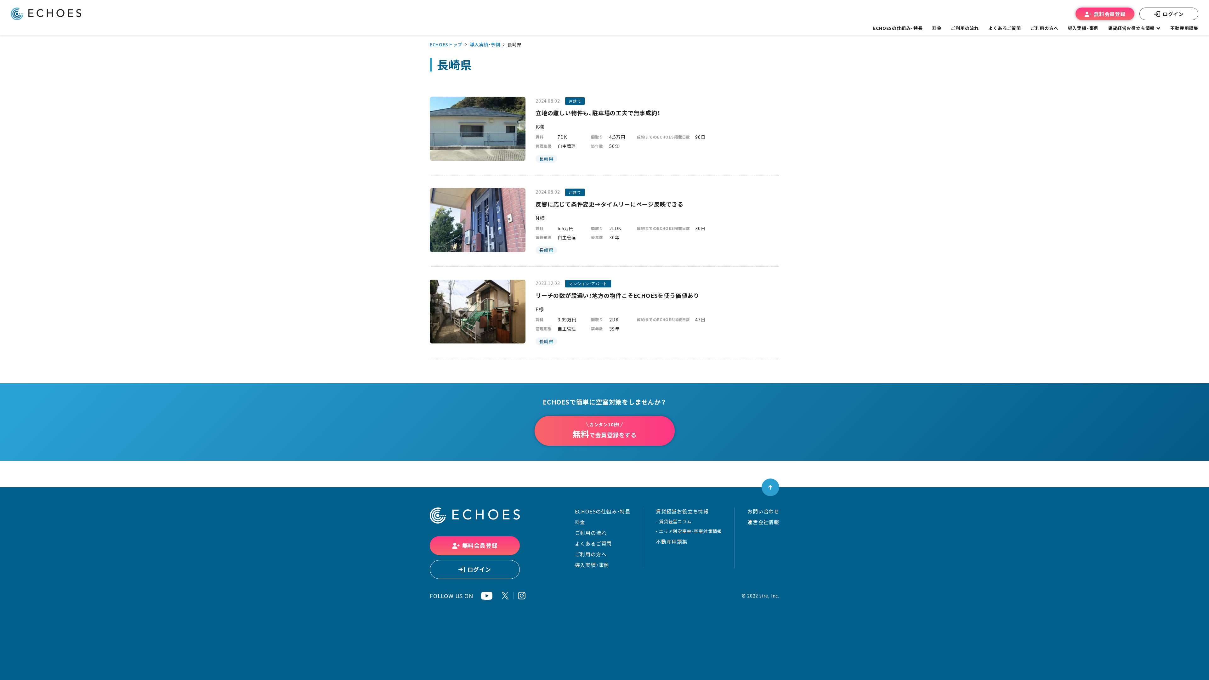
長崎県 (546, 159)
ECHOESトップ (446, 44)
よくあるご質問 (1004, 28)
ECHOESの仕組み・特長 (602, 511)
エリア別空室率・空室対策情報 (690, 531)
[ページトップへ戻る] (770, 487)
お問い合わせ (763, 511)
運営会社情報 (763, 522)
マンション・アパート (588, 283)
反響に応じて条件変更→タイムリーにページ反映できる (610, 204)
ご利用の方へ (591, 554)
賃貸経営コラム (675, 521)
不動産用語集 (1184, 28)
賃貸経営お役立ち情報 (682, 511)
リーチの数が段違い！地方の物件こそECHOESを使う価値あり (617, 295)
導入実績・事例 (485, 44)
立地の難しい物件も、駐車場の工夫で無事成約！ (598, 113)
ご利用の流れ (591, 532)
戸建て (575, 101)
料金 (580, 522)
